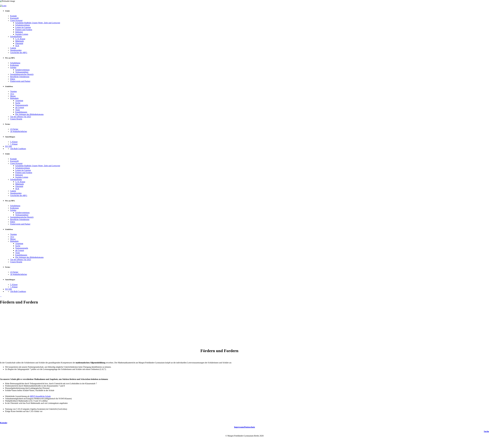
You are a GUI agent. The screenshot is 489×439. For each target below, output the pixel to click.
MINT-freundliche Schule (40, 396)
